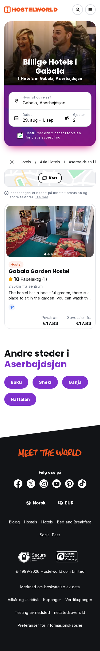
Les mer (41, 197)
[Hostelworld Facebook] (18, 483)
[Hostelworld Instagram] (43, 483)
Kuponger (52, 599)
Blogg (14, 522)
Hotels (47, 522)
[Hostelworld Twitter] (31, 483)
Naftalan (20, 399)
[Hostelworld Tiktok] (82, 483)
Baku (16, 382)
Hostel (16, 264)
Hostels (30, 522)
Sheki (45, 382)
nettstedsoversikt (69, 612)
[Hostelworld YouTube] (56, 483)
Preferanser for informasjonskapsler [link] (50, 625)
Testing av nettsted (32, 612)
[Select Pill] (77, 9)
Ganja (75, 382)
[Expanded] (11, 162)
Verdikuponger (78, 599)
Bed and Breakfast (74, 522)
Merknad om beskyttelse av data (50, 587)
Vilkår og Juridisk (23, 599)
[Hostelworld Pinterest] (69, 483)
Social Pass (50, 534)
